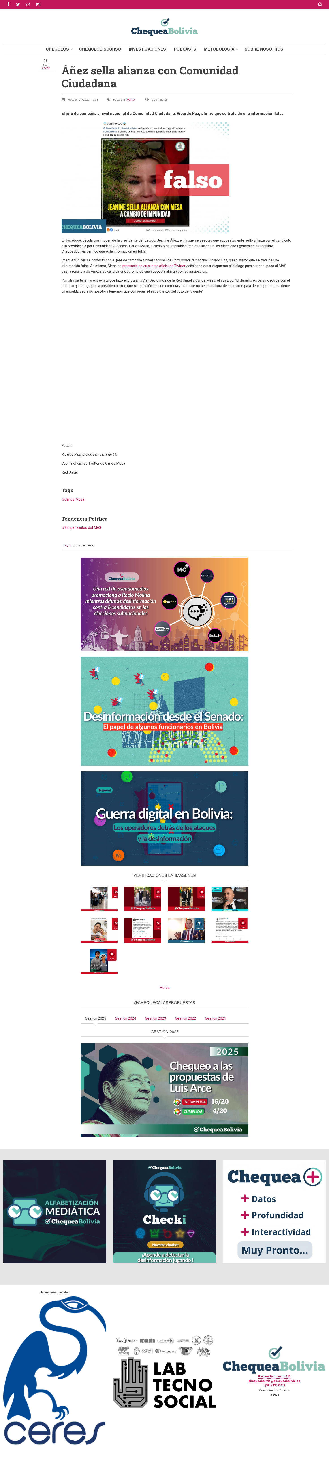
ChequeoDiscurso (100, 49)
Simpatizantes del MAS (82, 527)
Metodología (219, 49)
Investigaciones (147, 49)
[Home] (164, 26)
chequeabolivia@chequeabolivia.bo (274, 1381)
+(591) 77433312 (274, 1385)
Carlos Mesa (74, 499)
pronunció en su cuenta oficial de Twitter (153, 266)
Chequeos (57, 49)
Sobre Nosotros (264, 49)
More (163, 987)
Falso (131, 99)
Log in (67, 545)
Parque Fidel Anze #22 (274, 1376)
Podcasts (185, 49)
